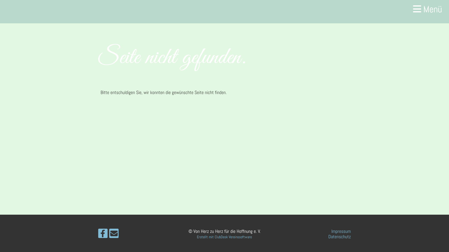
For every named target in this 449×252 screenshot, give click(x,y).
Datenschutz (339, 237)
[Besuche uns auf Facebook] (103, 235)
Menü (431, 9)
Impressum (341, 231)
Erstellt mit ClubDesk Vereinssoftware (224, 236)
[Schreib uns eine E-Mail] (114, 235)
